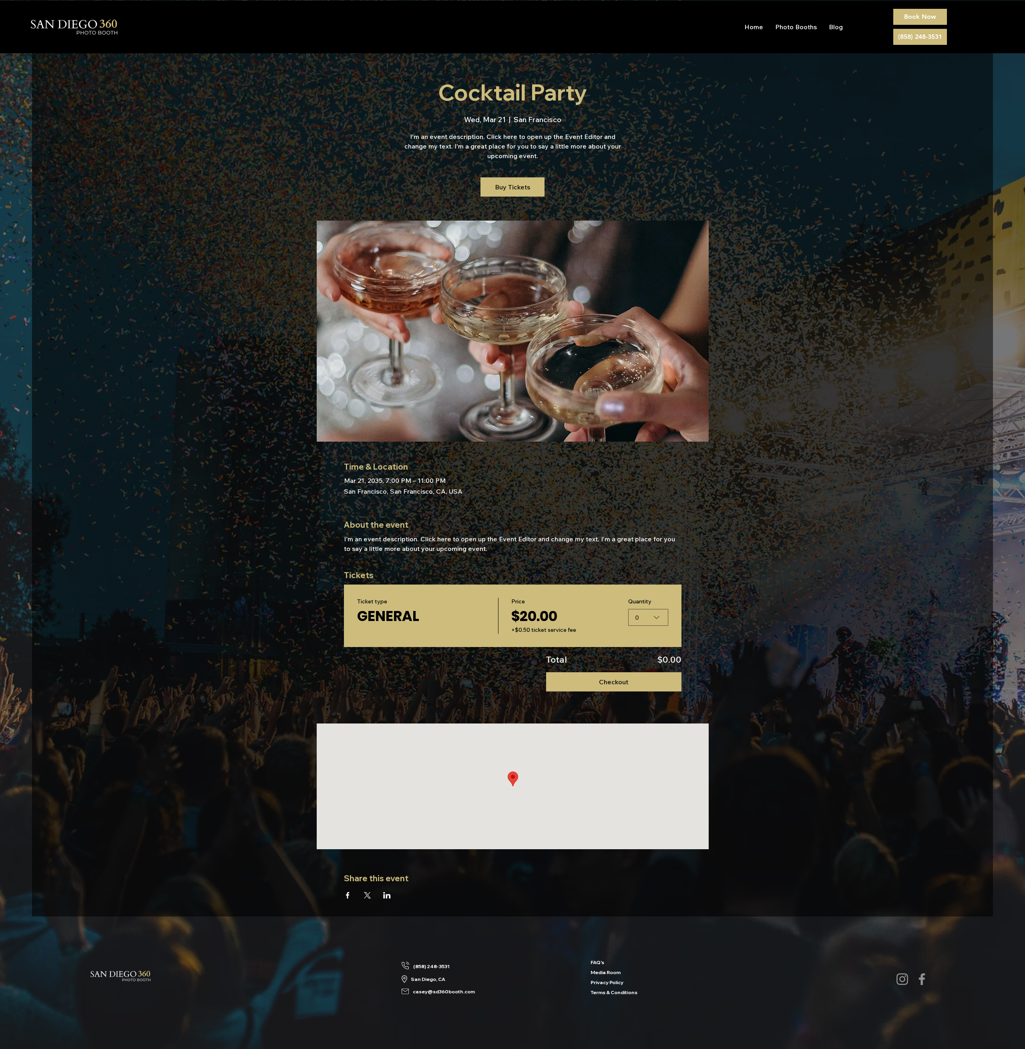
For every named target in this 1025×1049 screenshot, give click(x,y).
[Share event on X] (367, 895)
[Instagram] (902, 979)
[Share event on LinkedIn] (387, 895)
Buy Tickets (512, 187)
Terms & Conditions (602, 992)
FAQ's (597, 962)
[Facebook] (922, 979)
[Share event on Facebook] (348, 895)
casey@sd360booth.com (444, 992)
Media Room (602, 972)
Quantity (639, 601)
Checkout (613, 682)
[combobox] (648, 617)
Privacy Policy (602, 982)
